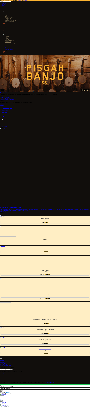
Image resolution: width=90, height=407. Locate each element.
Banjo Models (19, 0)
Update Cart (2, 392)
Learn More (2, 104)
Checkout (3, 4)
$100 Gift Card (2, 400)
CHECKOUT (7, 392)
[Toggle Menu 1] (0, 9)
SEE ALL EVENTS (3, 126)
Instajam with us (4, 374)
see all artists (2, 105)
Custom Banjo (2, 395)
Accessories (25, 0)
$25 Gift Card (2, 403)
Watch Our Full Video (3, 92)
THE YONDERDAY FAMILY (50, 382)
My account (4, 3)
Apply (11, 386)
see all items (2, 360)
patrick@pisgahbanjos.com (4, 379)
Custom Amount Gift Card (4, 406)
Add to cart (46, 222)
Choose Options (47, 274)
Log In (3, 5)
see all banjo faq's (3, 211)
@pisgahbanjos (2, 380)
